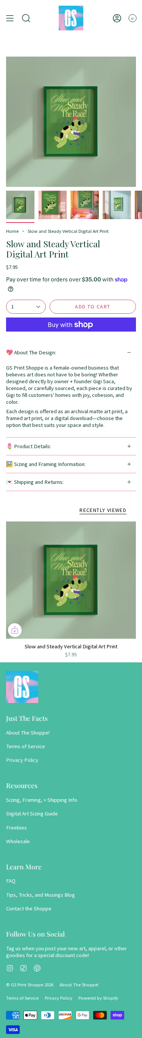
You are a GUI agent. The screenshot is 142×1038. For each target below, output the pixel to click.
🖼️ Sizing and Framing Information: (46, 464)
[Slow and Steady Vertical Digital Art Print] (71, 580)
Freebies (16, 827)
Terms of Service (25, 746)
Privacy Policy (22, 760)
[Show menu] (10, 18)
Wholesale (18, 841)
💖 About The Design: (31, 352)
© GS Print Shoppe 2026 (29, 984)
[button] (26, 18)
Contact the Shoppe (28, 908)
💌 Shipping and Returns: (35, 482)
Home (12, 231)
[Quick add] (15, 630)
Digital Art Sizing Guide (32, 813)
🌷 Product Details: (28, 446)
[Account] (117, 18)
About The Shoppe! (28, 732)
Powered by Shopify (98, 998)
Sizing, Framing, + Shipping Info (41, 799)
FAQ (11, 880)
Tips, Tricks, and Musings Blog (40, 894)
